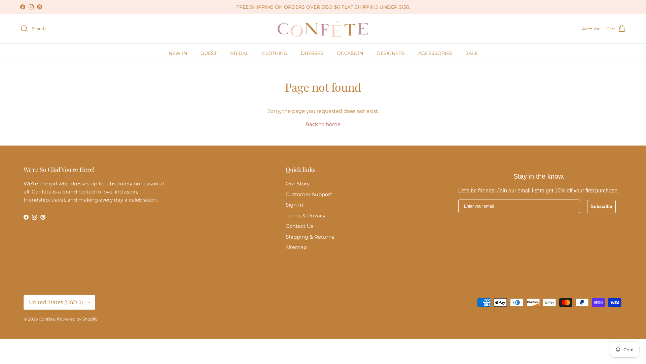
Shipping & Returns (310, 237)
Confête (47, 319)
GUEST (209, 53)
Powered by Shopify (77, 319)
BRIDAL (239, 53)
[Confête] (323, 29)
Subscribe (601, 206)
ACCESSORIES (435, 53)
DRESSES (312, 53)
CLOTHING (274, 53)
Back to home (323, 124)
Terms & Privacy (305, 215)
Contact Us (299, 226)
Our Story (298, 183)
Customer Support (309, 194)
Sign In (294, 205)
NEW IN (178, 53)
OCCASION (350, 53)
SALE (472, 53)
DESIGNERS (390, 53)
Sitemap (296, 247)
